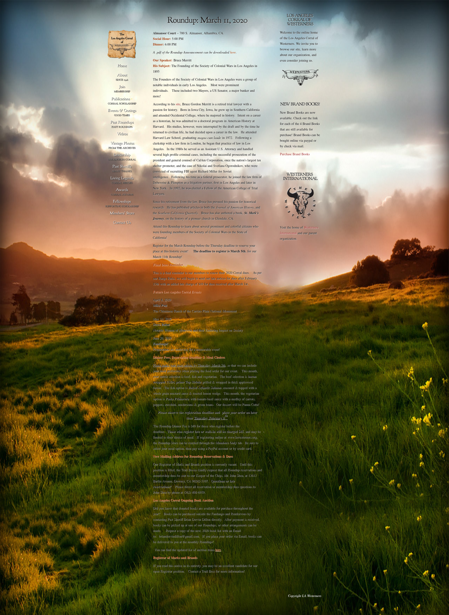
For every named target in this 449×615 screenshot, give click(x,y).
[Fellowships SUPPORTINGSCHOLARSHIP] (122, 204)
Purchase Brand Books (295, 154)
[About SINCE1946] (122, 77)
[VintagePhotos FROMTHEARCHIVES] (122, 145)
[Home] (122, 66)
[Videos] (122, 134)
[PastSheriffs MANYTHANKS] (122, 169)
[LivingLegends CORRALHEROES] (122, 180)
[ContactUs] (122, 223)
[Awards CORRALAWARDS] (122, 192)
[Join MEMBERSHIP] (122, 89)
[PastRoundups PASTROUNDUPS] (122, 124)
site (178, 104)
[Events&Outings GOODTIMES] (122, 113)
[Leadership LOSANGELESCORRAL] (122, 157)
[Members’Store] (122, 213)
